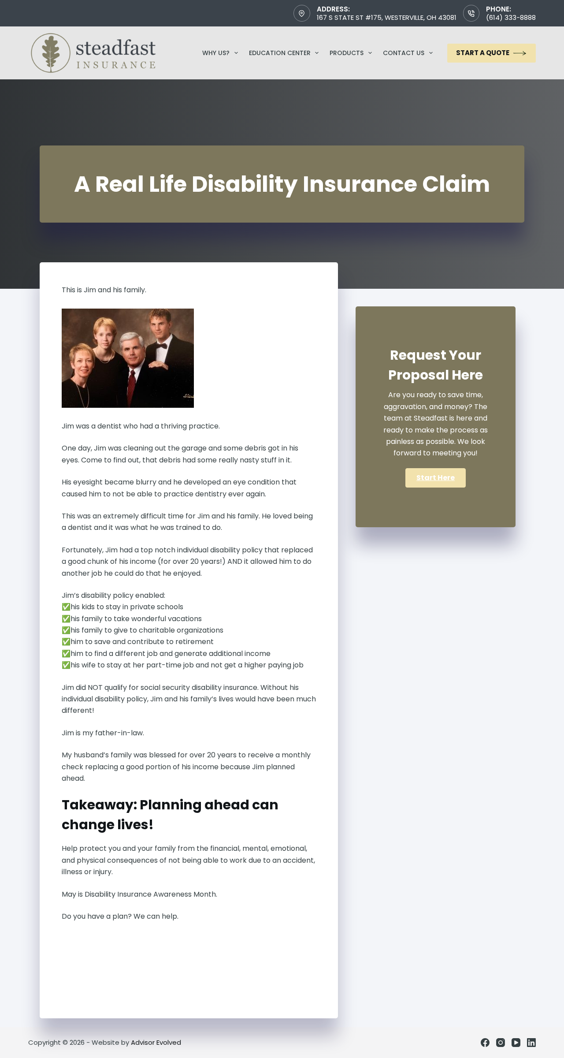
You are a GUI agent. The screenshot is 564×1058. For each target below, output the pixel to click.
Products (347, 52)
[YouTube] (516, 1042)
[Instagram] (500, 1042)
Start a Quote (482, 52)
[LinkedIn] (531, 1042)
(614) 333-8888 (511, 17)
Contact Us (403, 52)
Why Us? (216, 52)
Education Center (280, 52)
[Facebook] (485, 1042)
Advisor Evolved (156, 1042)
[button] (435, 478)
